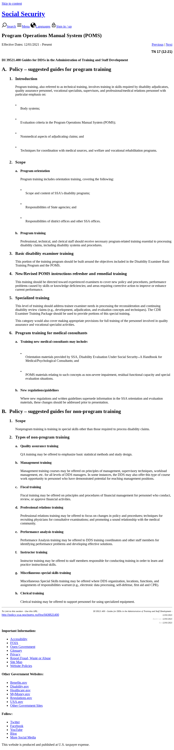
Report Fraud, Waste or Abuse (30, 658)
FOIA (14, 643)
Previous (157, 44)
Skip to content (12, 3)
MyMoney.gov (20, 694)
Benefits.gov (18, 682)
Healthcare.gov (20, 690)
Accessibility (18, 639)
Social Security (23, 14)
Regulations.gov (21, 698)
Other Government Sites (26, 705)
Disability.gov (19, 686)
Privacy (15, 654)
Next (169, 44)
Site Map (16, 662)
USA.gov (16, 701)
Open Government (22, 646)
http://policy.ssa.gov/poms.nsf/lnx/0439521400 (30, 614)
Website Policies (21, 666)
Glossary (16, 650)
